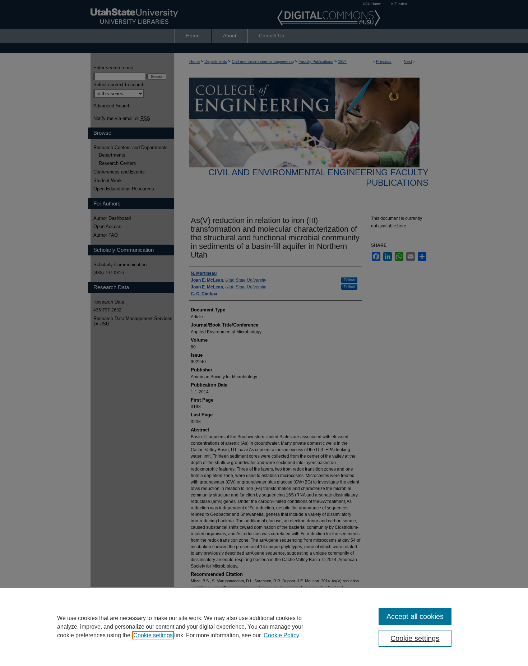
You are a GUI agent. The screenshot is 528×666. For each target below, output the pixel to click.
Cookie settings (153, 635)
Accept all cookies (415, 616)
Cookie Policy (281, 635)
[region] (264, 626)
